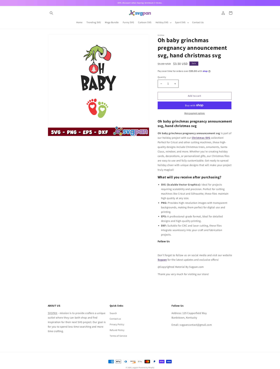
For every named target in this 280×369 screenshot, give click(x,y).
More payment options (194, 113)
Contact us (115, 318)
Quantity (162, 77)
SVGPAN (52, 313)
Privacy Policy (117, 324)
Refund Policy (117, 330)
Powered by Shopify (146, 367)
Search (113, 313)
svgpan (135, 367)
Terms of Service (118, 335)
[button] (51, 13)
